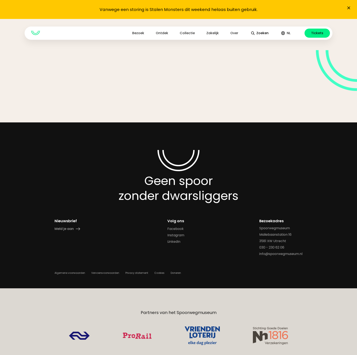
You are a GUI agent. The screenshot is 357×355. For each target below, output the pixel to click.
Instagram (175, 235)
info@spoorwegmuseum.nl (280, 253)
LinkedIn (173, 241)
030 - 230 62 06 (271, 247)
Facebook (175, 228)
